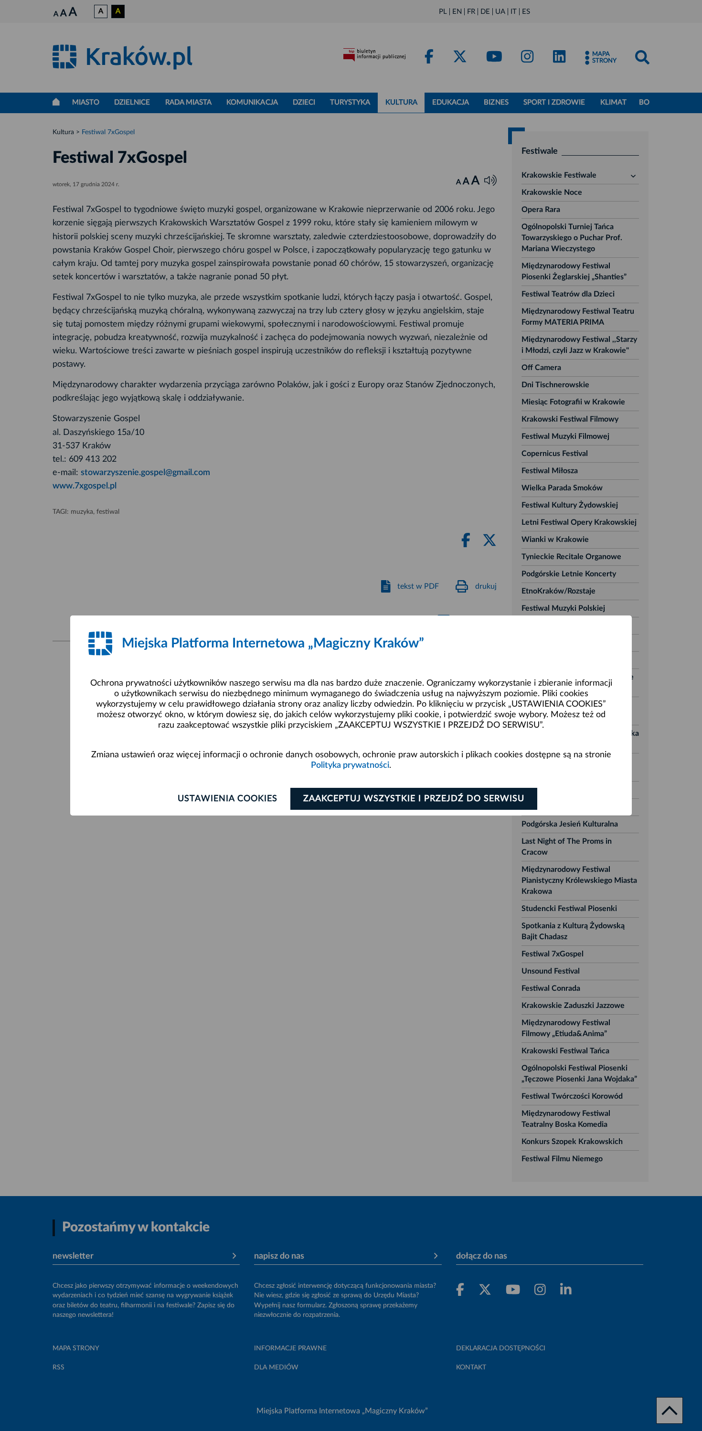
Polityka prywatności (350, 765)
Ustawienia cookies (227, 799)
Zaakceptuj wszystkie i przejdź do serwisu (413, 799)
